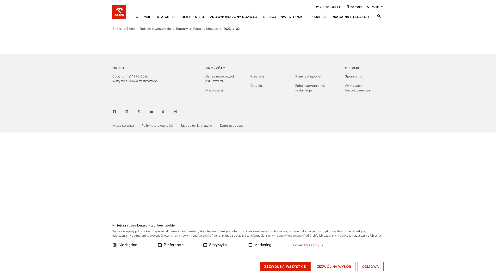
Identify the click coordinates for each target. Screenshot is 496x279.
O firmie (143, 17)
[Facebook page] (114, 112)
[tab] (143, 17)
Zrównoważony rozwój (233, 17)
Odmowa (370, 267)
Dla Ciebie (166, 17)
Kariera (319, 17)
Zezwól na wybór (334, 267)
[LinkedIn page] (126, 112)
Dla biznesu (193, 17)
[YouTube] (151, 112)
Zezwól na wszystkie (285, 267)
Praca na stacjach (350, 17)
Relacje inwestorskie (284, 17)
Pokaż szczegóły (306, 245)
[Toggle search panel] (379, 16)
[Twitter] (139, 111)
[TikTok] (163, 111)
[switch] (161, 244)
